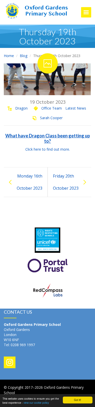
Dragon (21, 108)
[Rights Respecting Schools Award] (47, 239)
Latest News (75, 108)
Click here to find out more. (47, 149)
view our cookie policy (36, 402)
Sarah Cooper (51, 117)
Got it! (77, 400)
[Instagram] (9, 362)
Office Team (51, 108)
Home (9, 55)
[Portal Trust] (47, 265)
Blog (23, 55)
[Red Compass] (47, 290)
